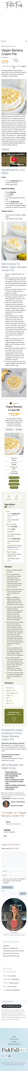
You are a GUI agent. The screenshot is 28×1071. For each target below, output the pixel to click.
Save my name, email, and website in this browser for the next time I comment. (14, 880)
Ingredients (9, 499)
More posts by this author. (17, 805)
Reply (5, 835)
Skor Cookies (12, 976)
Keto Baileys (15, 979)
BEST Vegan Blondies (11, 776)
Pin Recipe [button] (19, 429)
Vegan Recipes (9, 789)
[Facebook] (6, 1056)
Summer (23, 794)
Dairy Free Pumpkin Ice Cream (14, 779)
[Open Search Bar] (26, 41)
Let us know (10, 714)
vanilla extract (15, 201)
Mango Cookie (14, 983)
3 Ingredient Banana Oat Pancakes (13, 950)
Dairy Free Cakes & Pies (7, 794)
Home (2, 46)
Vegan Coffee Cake (11, 772)
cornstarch (12, 192)
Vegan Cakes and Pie (11, 787)
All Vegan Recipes (19, 793)
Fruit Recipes (17, 794)
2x (8, 506)
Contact (14, 1041)
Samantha (6, 798)
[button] (21, 511)
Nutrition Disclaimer (14, 1044)
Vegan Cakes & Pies (6, 796)
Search (3, 891)
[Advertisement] (14, 24)
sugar (12, 194)
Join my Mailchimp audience (11, 1006)
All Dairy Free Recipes (8, 793)
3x (10, 506)
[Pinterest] (9, 1056)
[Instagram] (3, 1056)
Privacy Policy (14, 1039)
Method (17, 499)
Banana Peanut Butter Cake (11, 956)
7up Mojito (6, 945)
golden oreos (15, 181)
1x (5, 506)
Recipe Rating (5, 848)
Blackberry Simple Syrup (10, 948)
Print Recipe (9, 429)
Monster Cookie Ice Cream (11, 953)
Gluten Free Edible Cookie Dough (15, 785)
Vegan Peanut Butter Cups (13, 774)
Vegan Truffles (9, 777)
